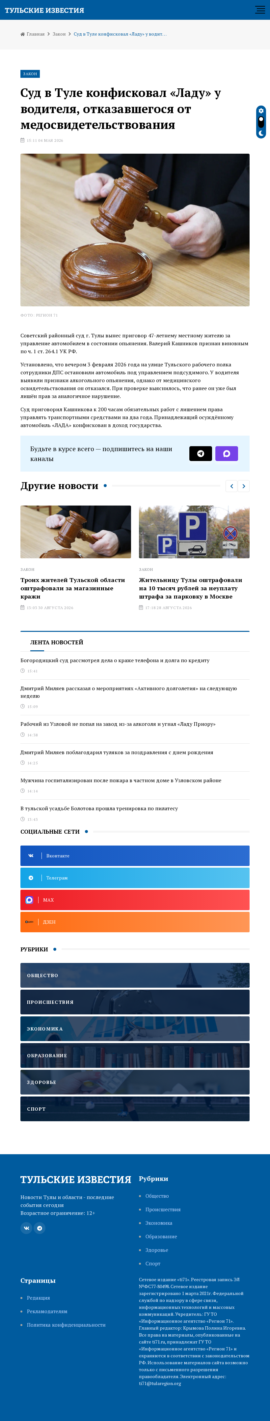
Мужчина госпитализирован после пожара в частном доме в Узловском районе (120, 780)
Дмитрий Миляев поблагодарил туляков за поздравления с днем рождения (116, 752)
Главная (35, 34)
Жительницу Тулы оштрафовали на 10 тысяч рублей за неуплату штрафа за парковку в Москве (126, 588)
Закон (59, 34)
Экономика (159, 1222)
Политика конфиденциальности (66, 1324)
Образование (161, 1236)
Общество (157, 1195)
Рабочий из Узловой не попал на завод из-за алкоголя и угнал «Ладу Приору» (118, 723)
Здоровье (157, 1250)
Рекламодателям (47, 1311)
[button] (231, 486)
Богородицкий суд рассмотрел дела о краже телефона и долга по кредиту (114, 660)
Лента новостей (56, 642)
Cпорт (153, 1263)
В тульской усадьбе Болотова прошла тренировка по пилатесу (99, 808)
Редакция (38, 1297)
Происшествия (163, 1209)
